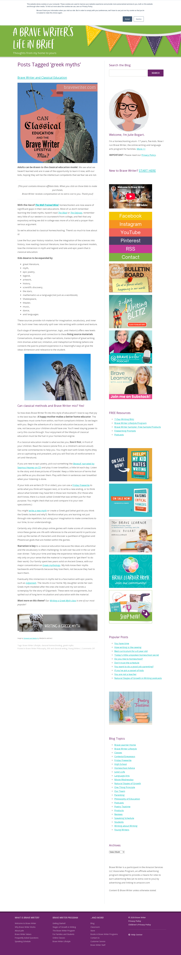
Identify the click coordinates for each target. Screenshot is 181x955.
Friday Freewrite (81, 485)
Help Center (136, 934)
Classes (118, 752)
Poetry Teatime (122, 806)
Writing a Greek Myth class (63, 600)
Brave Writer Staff (97, 945)
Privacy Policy (149, 155)
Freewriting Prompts (125, 430)
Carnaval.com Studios (30, 638)
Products (119, 810)
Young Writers (74, 648)
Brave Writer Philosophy (36, 648)
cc (38, 638)
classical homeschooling (52, 645)
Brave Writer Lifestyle (32, 645)
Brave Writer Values (23, 934)
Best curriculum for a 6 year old (131, 651)
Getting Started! (59, 923)
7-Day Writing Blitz (124, 419)
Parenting (119, 794)
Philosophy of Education (127, 798)
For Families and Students (63, 934)
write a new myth (38, 510)
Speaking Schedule (124, 818)
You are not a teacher (125, 674)
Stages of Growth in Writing (64, 927)
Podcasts (119, 434)
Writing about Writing (125, 825)
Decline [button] (139, 19)
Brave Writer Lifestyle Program (130, 423)
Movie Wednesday (124, 779)
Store (92, 930)
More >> (141, 148)
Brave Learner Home (125, 744)
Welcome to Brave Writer (25, 923)
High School (120, 764)
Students (119, 821)
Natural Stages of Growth (127, 783)
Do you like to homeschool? (128, 658)
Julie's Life (119, 771)
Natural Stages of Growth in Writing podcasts (138, 678)
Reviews (118, 814)
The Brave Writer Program (64, 930)
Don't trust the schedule (126, 662)
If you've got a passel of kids (129, 670)
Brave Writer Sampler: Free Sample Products (137, 426)
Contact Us (95, 938)
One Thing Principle (124, 787)
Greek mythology (51, 565)
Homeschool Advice (124, 768)
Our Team (119, 791)
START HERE (147, 170)
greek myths (68, 645)
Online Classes (59, 938)
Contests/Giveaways (124, 756)
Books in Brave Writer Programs (104, 934)
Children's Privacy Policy (139, 924)
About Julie (19, 930)
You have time (121, 643)
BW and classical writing (57, 648)
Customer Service (97, 941)
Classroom (95, 927)
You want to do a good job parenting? (134, 666)
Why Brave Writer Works (25, 927)
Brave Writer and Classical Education (42, 77)
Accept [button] (127, 19)
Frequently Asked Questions (26, 938)
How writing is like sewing (127, 647)
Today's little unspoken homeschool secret (136, 654)
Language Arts (122, 775)
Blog (92, 923)
